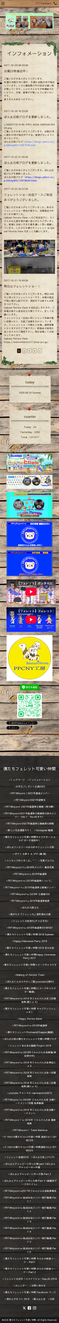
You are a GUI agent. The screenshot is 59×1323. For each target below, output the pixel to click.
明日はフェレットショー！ (22, 286)
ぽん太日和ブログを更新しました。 (28, 117)
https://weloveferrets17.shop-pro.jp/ (26, 342)
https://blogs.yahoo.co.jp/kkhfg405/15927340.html (29, 143)
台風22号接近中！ (16, 71)
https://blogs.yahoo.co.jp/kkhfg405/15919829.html (29, 178)
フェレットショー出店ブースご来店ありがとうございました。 (28, 197)
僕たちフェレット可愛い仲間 (29, 768)
